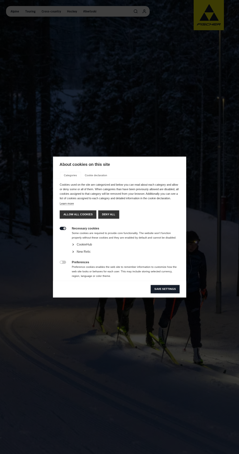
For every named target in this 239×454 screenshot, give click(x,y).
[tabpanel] (119, 255)
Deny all (108, 214)
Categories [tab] (70, 175)
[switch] (61, 228)
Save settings (165, 289)
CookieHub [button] (84, 244)
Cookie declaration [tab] (96, 175)
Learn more (67, 203)
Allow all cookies (77, 214)
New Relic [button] (83, 251)
